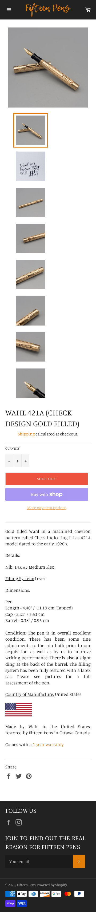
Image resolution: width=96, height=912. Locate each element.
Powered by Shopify (52, 885)
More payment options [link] (46, 507)
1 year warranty (48, 744)
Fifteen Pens (26, 885)
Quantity (12, 448)
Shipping (26, 434)
